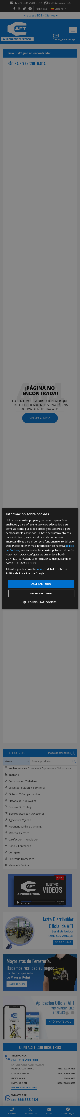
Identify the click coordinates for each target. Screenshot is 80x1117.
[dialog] (40, 558)
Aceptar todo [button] (41, 583)
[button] (40, 602)
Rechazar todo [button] (41, 593)
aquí (39, 569)
